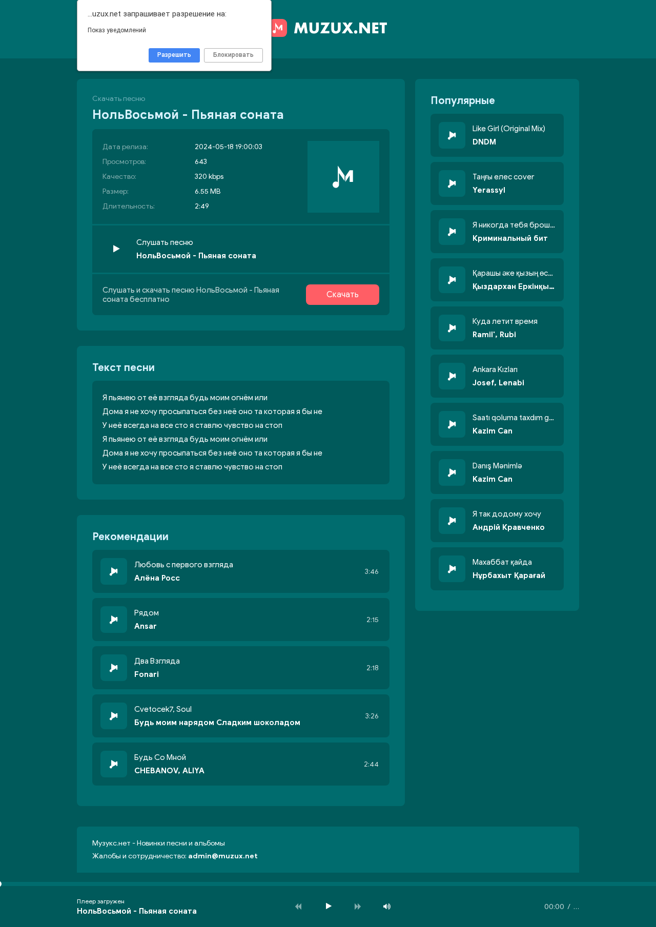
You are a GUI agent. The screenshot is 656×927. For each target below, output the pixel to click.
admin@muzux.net (223, 856)
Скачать (342, 295)
